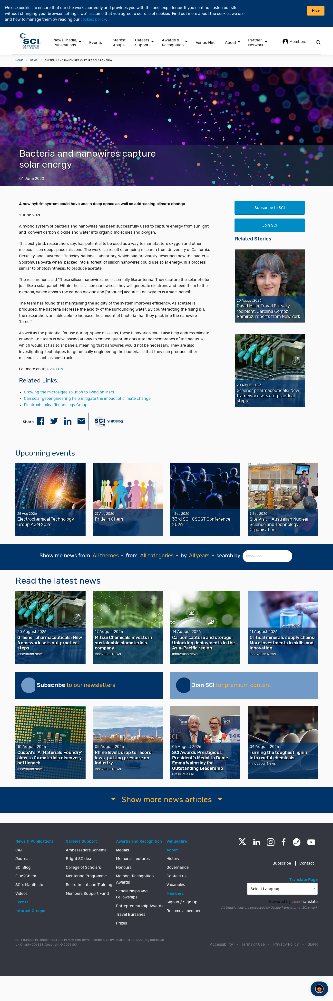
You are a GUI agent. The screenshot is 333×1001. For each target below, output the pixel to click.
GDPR (312, 944)
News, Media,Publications (65, 42)
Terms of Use (253, 944)
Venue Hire (205, 43)
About (230, 43)
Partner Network (255, 42)
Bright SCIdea (78, 859)
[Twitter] (242, 843)
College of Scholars (83, 867)
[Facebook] (283, 842)
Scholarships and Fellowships (132, 894)
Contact (306, 863)
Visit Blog (115, 421)
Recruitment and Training (89, 885)
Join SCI (269, 225)
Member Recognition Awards (135, 879)
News (34, 60)
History (172, 859)
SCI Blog (23, 867)
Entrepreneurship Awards (139, 906)
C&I (18, 850)
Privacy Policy (286, 944)
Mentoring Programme (86, 876)
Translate (309, 902)
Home (19, 60)
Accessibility (221, 944)
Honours (123, 867)
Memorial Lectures (133, 859)
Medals (122, 850)
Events (95, 43)
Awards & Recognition (173, 42)
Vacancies (175, 885)
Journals (23, 859)
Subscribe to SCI (270, 208)
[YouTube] (311, 842)
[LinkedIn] (256, 842)
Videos (21, 894)
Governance (177, 867)
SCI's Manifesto (29, 885)
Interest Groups (118, 42)
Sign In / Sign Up (181, 902)
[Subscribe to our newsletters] (29, 685)
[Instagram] (270, 842)
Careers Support (142, 42)
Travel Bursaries (130, 914)
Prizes (121, 923)
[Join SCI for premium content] (184, 685)
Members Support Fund (87, 894)
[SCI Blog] (297, 842)
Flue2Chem (25, 876)
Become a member (183, 911)
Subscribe (282, 863)
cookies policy (93, 19)
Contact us (176, 876)
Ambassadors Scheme (86, 850)
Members (297, 42)
